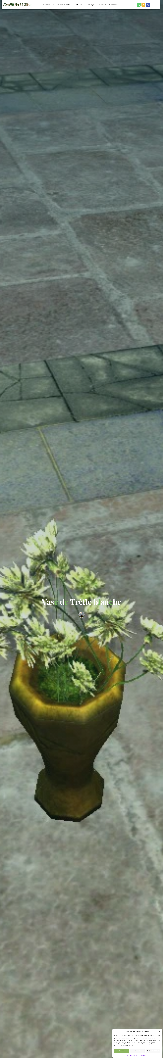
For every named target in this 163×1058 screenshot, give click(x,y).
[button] (159, 1031)
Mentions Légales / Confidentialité (136, 1055)
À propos (112, 5)
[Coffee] (143, 5)
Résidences (77, 5)
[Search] (139, 5)
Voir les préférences (153, 1051)
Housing (90, 5)
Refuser (137, 1051)
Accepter (121, 1051)
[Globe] (148, 5)
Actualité (101, 5)
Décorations (47, 5)
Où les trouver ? (63, 5)
